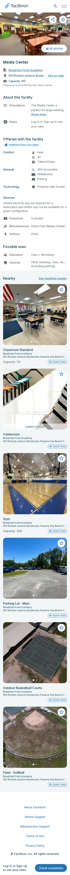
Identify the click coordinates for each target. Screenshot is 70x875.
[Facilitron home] (16, 9)
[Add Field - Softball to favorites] (61, 712)
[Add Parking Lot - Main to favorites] (61, 543)
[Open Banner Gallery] (35, 34)
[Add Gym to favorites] (61, 458)
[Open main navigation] (64, 6)
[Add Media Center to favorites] (63, 19)
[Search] (55, 6)
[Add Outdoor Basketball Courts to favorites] (61, 628)
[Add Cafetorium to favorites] (61, 374)
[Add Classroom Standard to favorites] (61, 289)
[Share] (53, 19)
